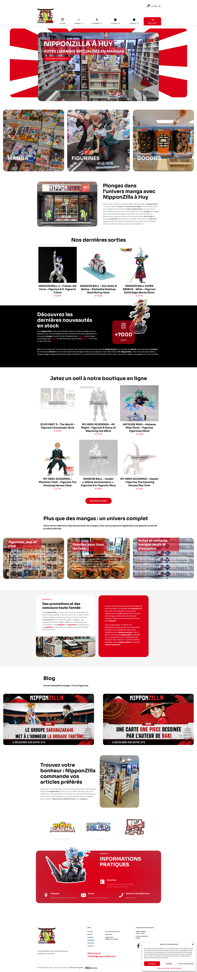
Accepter (152, 964)
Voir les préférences (186, 964)
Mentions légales (175, 968)
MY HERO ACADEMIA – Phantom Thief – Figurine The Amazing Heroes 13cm (57, 482)
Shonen (81, 336)
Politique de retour (112, 931)
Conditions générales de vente (112, 938)
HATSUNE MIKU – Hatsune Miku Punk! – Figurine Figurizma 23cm (139, 428)
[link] (48, 719)
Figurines (90, 940)
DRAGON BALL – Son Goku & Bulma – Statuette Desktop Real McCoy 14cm (98, 289)
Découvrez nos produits (57, 59)
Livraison (108, 934)
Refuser (169, 964)
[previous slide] (41, 828)
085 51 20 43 (94, 953)
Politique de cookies (163, 968)
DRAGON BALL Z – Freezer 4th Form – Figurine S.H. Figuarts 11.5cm (58, 289)
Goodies (90, 937)
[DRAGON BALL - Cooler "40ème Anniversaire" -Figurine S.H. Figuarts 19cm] (98, 464)
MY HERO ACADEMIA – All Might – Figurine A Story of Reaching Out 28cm (98, 428)
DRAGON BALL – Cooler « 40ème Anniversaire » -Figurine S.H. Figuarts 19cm (98, 482)
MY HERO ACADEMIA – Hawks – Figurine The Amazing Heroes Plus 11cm (139, 482)
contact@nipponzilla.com (101, 956)
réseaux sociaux (125, 632)
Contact (90, 946)
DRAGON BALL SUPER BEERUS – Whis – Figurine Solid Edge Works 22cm (139, 289)
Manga (89, 934)
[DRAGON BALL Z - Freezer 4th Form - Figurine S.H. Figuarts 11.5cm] (57, 271)
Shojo (53, 338)
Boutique (90, 943)
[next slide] (155, 828)
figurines (33, 556)
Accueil (90, 931)
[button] (193, 944)
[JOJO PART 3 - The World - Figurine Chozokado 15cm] (57, 399)
